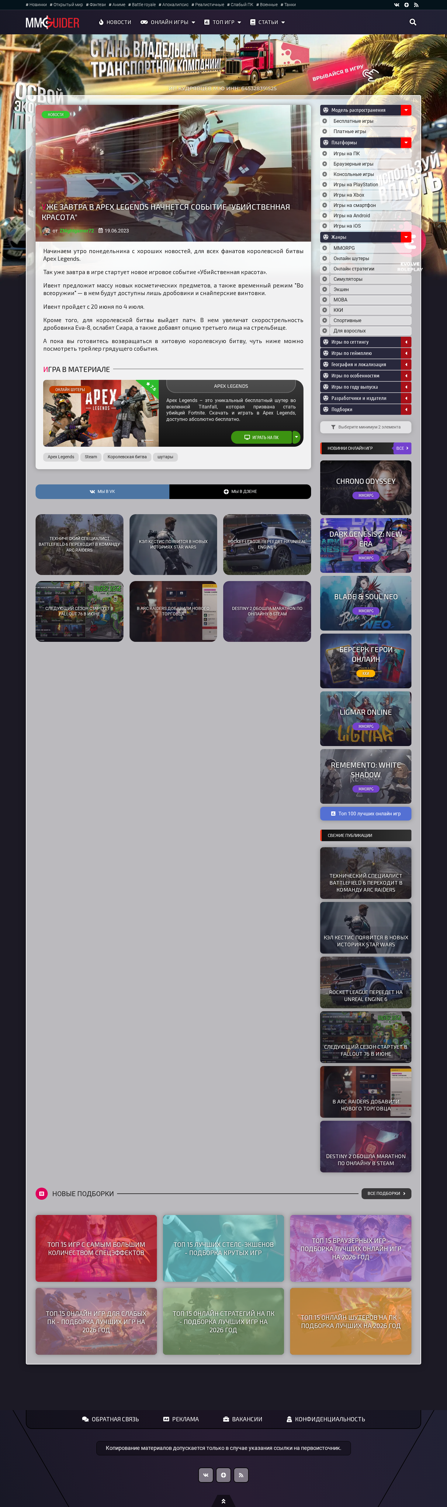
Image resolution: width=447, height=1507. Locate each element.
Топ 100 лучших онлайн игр (369, 814)
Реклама (185, 1419)
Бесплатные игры (353, 121)
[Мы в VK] (397, 5)
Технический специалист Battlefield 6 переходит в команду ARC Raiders (79, 544)
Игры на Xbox (349, 195)
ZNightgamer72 (77, 231)
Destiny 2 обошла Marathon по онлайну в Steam (267, 611)
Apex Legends (231, 386)
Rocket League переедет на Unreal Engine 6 (267, 544)
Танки (290, 4)
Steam (91, 456)
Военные (269, 4)
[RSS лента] (416, 5)
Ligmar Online (366, 711)
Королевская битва (127, 456)
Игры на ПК (347, 154)
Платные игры (350, 131)
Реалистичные (209, 4)
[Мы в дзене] (406, 5)
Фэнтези (98, 4)
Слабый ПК (242, 4)
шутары (165, 456)
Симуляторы (348, 279)
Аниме (119, 4)
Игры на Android (352, 215)
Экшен (341, 289)
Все (400, 448)
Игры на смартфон (355, 205)
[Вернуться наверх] (223, 1501)
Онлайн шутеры (70, 389)
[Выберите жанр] (324, 248)
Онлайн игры (170, 22)
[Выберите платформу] (324, 154)
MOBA (340, 300)
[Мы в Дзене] (223, 1475)
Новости (118, 22)
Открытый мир (68, 4)
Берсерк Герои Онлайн (366, 654)
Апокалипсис (175, 4)
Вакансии (247, 1419)
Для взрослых (350, 331)
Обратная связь (115, 1419)
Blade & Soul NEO (366, 596)
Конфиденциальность (330, 1419)
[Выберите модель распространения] (324, 121)
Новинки (38, 4)
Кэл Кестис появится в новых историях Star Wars (173, 544)
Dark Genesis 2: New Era (365, 538)
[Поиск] (413, 22)
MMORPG (344, 248)
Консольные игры (354, 174)
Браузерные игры (353, 164)
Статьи (268, 22)
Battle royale (144, 4)
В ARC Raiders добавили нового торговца (173, 611)
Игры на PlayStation (356, 185)
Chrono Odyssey (366, 481)
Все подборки (384, 1193)
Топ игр (223, 22)
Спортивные (347, 320)
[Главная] (52, 22)
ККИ (338, 310)
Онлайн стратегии (354, 269)
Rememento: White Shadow (366, 769)
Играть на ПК (265, 437)
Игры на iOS (347, 226)
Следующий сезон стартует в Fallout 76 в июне (79, 611)
